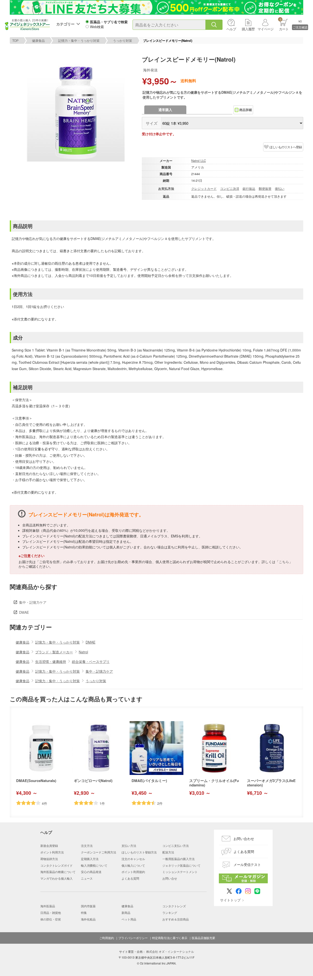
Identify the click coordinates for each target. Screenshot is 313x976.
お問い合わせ (244, 838)
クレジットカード (204, 188)
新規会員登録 (49, 845)
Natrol (83, 651)
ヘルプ (231, 28)
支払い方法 (129, 845)
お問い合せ (169, 878)
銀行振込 (249, 188)
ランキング (169, 912)
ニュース (87, 878)
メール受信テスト (247, 864)
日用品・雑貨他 (50, 912)
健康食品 (38, 40)
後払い (279, 188)
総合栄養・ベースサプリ (91, 661)
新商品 (126, 912)
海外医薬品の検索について (58, 872)
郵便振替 (265, 188)
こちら (284, 561)
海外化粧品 (88, 919)
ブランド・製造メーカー (54, 651)
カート (284, 24)
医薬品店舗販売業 (203, 938)
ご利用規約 (106, 938)
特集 (84, 912)
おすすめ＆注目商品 (175, 919)
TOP (15, 40)
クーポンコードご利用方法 (98, 852)
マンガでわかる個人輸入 (56, 878)
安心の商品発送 (91, 872)
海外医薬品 (47, 906)
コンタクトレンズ (174, 906)
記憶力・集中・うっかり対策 (79, 40)
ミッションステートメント (180, 872)
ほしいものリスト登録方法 (139, 852)
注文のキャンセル (133, 859)
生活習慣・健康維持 (50, 661)
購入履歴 (248, 28)
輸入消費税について (94, 865)
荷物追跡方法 (49, 859)
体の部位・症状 (50, 919)
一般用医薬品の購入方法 (178, 859)
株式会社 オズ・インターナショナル (170, 951)
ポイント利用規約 (133, 872)
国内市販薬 (88, 906)
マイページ (265, 28)
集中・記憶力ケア (32, 602)
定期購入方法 (90, 859)
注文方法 (87, 845)
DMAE (24, 612)
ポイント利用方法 (52, 852)
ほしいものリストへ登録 (285, 147)
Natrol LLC (198, 160)
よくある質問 (130, 878)
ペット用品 (129, 919)
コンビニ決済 (229, 188)
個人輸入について (133, 865)
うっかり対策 (122, 40)
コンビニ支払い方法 (175, 845)
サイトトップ (230, 899)
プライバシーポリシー (133, 938)
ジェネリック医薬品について (181, 865)
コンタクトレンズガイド (56, 865)
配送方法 (168, 852)
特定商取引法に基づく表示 (169, 938)
